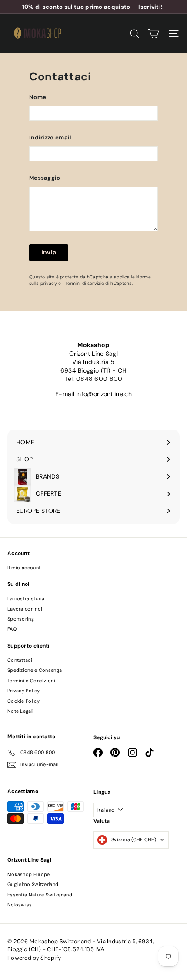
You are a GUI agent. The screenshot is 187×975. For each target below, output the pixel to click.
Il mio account (23, 568)
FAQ (12, 629)
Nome (37, 97)
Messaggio (44, 178)
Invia (49, 252)
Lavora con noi (24, 609)
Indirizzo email (50, 137)
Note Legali (20, 711)
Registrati (39, 911)
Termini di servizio (84, 283)
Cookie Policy (23, 701)
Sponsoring (20, 619)
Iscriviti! (150, 6)
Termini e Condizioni (31, 681)
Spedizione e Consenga (34, 670)
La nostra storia (26, 598)
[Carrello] (153, 33)
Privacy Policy (23, 690)
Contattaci (19, 660)
